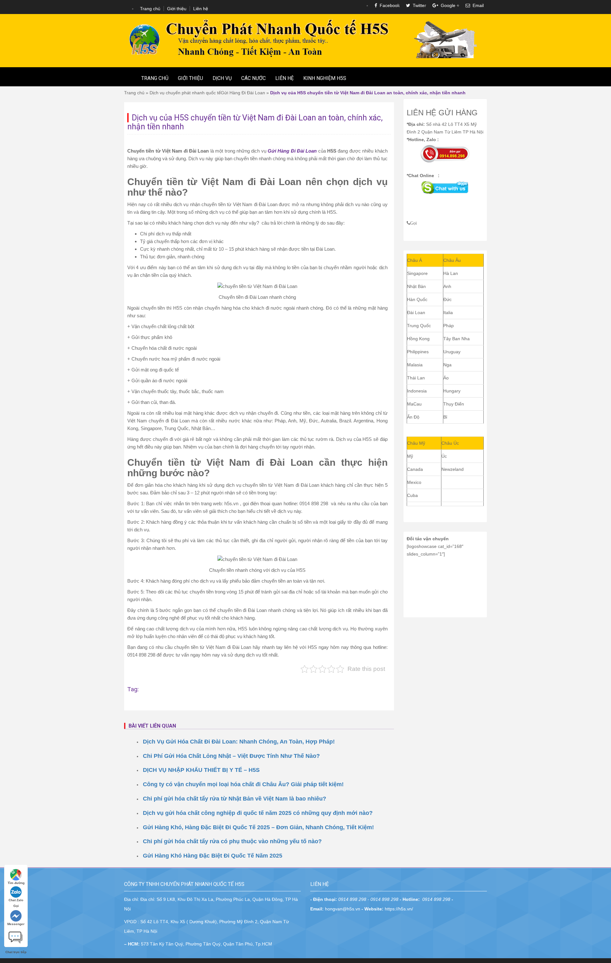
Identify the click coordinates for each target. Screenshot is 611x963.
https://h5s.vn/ (399, 908)
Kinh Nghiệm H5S (324, 78)
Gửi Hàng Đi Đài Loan (243, 92)
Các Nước (253, 78)
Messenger (16, 924)
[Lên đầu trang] (601, 717)
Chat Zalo (16, 900)
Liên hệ (200, 8)
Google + (448, 5)
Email (477, 5)
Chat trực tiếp (15, 935)
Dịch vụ (222, 78)
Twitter (418, 5)
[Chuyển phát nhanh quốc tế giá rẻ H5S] (305, 40)
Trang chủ (150, 8)
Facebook (388, 5)
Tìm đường (16, 883)
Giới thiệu (176, 8)
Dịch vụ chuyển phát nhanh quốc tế (185, 92)
